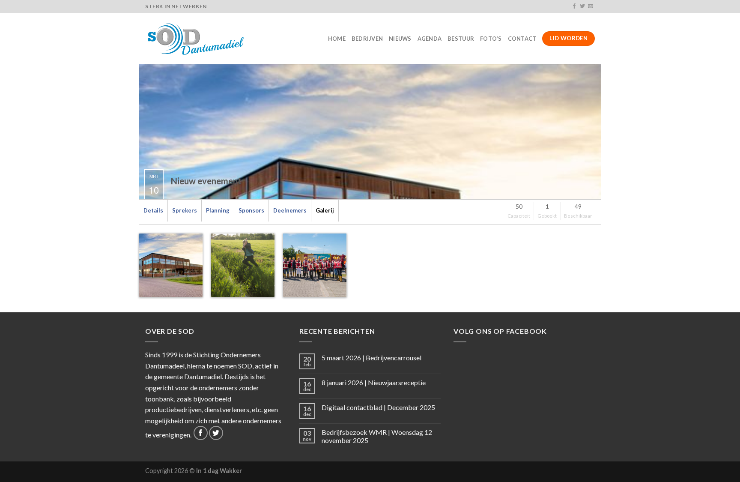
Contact (522, 38)
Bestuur (461, 38)
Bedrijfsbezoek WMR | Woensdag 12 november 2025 (377, 436)
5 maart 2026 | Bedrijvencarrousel (371, 357)
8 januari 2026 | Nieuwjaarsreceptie (374, 382)
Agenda (430, 38)
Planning (218, 210)
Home (337, 38)
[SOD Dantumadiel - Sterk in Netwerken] (197, 38)
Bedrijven (367, 38)
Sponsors (251, 210)
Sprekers (184, 210)
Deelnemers (290, 210)
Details (153, 210)
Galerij (325, 210)
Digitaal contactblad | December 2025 (378, 407)
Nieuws (400, 38)
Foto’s (491, 38)
